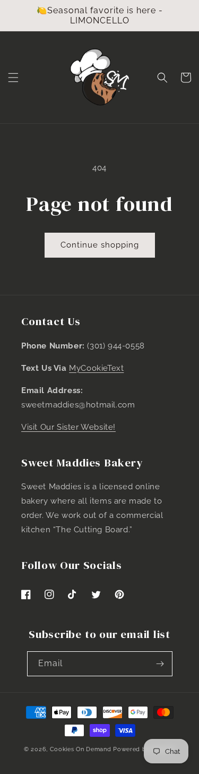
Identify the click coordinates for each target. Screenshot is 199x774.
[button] (13, 77)
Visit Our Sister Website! (68, 427)
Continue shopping (99, 245)
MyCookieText (96, 368)
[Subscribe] (160, 663)
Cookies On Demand (80, 749)
